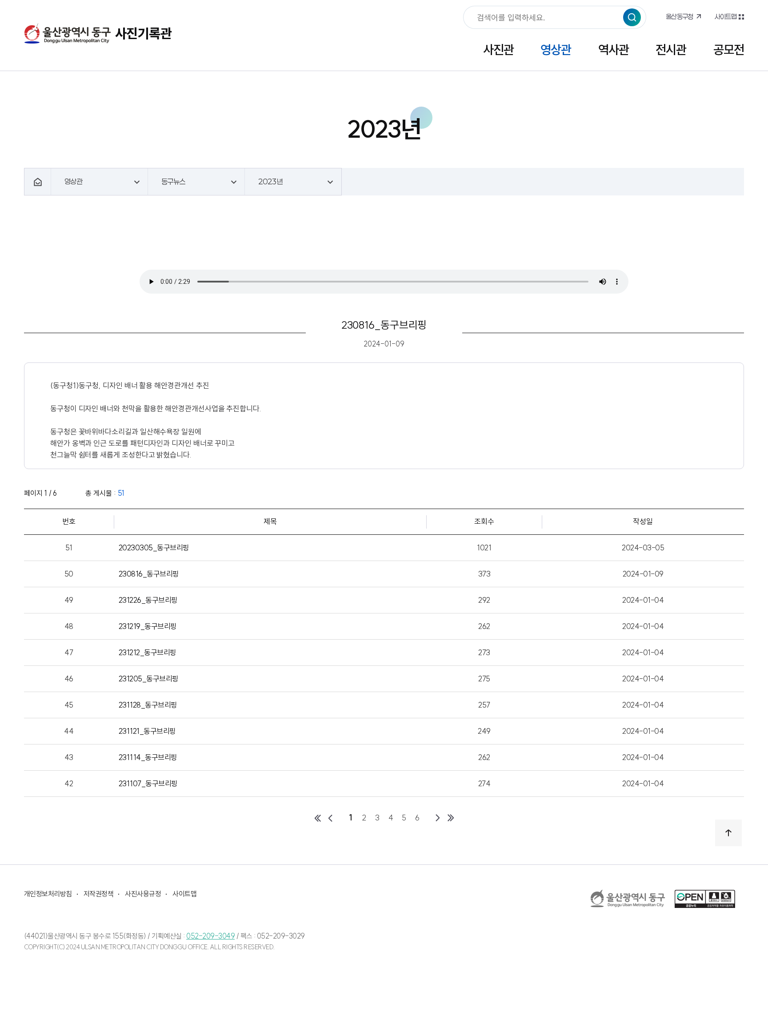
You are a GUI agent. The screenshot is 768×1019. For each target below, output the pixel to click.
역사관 (613, 49)
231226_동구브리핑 (148, 600)
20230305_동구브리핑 (154, 547)
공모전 (728, 49)
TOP (728, 833)
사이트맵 (725, 16)
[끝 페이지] (450, 817)
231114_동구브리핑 (148, 757)
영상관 (555, 49)
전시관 (671, 49)
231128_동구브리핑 (148, 704)
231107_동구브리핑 (148, 783)
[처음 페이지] (317, 817)
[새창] (628, 899)
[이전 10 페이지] (330, 817)
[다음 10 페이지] (437, 817)
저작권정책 (98, 893)
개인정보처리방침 (48, 893)
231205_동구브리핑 (149, 678)
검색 (632, 17)
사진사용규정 (143, 893)
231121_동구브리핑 (147, 731)
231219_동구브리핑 (148, 626)
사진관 (498, 49)
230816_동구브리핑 (149, 573)
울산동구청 (679, 16)
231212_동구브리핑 (147, 652)
